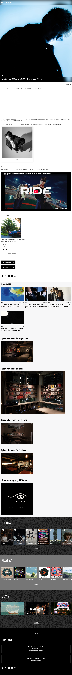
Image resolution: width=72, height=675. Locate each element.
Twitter (9, 253)
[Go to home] (6, 2)
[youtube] (12, 276)
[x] (5, 276)
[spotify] (2, 276)
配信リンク (4, 249)
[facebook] (9, 276)
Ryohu (33, 119)
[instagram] (15, 276)
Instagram (14, 253)
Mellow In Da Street (55, 119)
